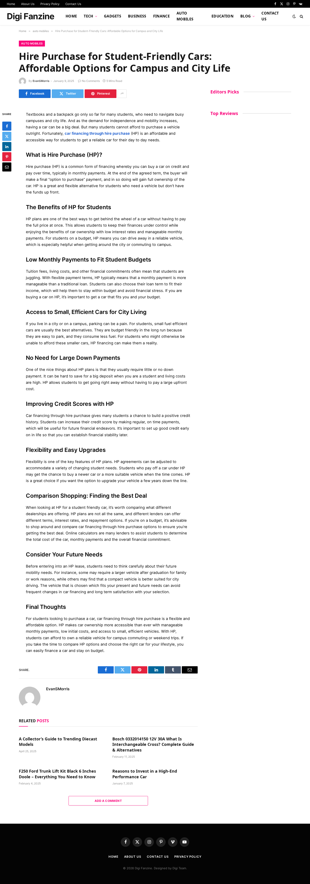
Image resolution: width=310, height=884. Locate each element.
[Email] (6, 166)
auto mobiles (32, 43)
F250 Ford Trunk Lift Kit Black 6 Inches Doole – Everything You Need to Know (57, 773)
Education (223, 16)
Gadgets (112, 16)
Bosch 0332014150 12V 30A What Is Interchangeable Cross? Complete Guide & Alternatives (153, 744)
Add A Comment (108, 801)
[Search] (301, 16)
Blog (245, 16)
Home (11, 4)
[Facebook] (6, 126)
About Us (27, 4)
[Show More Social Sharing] (122, 93)
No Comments (91, 81)
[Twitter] (6, 136)
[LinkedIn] (6, 146)
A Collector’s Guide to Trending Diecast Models (58, 741)
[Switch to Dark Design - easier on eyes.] (294, 16)
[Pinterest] (6, 156)
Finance (161, 16)
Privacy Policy (49, 4)
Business (137, 16)
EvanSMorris (41, 81)
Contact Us (73, 4)
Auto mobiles (185, 16)
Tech (88, 16)
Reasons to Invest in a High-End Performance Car (144, 773)
